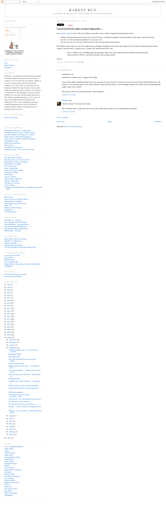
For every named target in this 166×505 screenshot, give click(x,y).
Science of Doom (10, 176)
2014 (9, 316)
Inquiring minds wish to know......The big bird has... (24, 367)
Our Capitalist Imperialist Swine (15, 203)
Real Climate (8, 174)
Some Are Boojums (11, 493)
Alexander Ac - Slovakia (12, 220)
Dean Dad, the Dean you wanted (15, 274)
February (12, 431)
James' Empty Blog (11, 168)
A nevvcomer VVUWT (12, 255)
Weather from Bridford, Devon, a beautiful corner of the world (23, 188)
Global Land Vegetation (12, 143)
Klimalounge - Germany (12, 230)
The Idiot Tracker (10, 212)
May (11, 423)
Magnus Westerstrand (11, 482)
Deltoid (6, 465)
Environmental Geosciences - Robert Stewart (19, 132)
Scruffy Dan (8, 210)
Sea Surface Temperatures (13, 147)
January (12, 434)
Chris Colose (8, 455)
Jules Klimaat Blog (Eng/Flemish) (15, 228)
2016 (9, 311)
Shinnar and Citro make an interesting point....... (25, 385)
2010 (9, 327)
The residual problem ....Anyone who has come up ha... (24, 371)
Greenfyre (7, 472)
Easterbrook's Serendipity (12, 164)
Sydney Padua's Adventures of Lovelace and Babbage (22, 264)
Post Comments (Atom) (74, 126)
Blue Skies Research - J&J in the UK (17, 159)
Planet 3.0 (7, 205)
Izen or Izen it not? (10, 166)
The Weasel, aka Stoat (12, 183)
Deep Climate (9, 461)
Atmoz (6, 451)
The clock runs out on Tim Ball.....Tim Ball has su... (25, 375)
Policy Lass (8, 486)
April (11, 426)
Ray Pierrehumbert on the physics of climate (19, 134)
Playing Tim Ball (14, 378)
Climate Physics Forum (12, 457)
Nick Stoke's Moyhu (11, 172)
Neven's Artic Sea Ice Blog (13, 170)
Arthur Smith (8, 448)
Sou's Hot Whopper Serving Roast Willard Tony (20, 247)
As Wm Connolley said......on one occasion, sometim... (23, 351)
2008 (9, 332)
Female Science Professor (13, 276)
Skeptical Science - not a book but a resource (19, 149)
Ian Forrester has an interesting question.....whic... (19, 395)
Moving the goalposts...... (17, 392)
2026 (9, 284)
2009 (9, 329)
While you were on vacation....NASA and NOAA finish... (25, 411)
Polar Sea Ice (8, 145)
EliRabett (65, 100)
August (11, 416)
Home (110, 121)
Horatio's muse (9, 259)
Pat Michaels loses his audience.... (20, 401)
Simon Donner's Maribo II (13, 178)
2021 (9, 298)
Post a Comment (62, 117)
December (13, 339)
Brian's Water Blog (10, 117)
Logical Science (9, 480)
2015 (9, 313)
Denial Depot (8, 257)
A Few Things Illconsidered (13, 446)
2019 (9, 303)
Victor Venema (9, 185)
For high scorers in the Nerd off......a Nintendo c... (24, 382)
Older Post (158, 121)
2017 (9, 308)
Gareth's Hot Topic (10, 243)
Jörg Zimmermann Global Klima (15, 226)
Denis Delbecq (9, 467)
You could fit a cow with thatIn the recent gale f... (25, 399)
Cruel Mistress (9, 459)
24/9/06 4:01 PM (68, 111)
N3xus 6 (7, 484)
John (5, 63)
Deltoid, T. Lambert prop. (13, 241)
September (13, 348)
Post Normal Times (11, 489)
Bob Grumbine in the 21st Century (15, 162)
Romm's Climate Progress (13, 207)
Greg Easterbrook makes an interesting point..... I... (25, 389)
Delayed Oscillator (10, 463)
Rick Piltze (8, 491)
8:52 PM (80, 62)
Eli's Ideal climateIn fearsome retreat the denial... (22, 360)
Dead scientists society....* (18, 363)
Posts (9, 30)
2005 (9, 438)
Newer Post (61, 121)
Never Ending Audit (11, 262)
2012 (9, 321)
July (10, 418)
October (12, 345)
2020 (9, 300)
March (11, 429)
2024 (9, 290)
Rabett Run (83, 10)
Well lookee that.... (15, 356)
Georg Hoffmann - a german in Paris (16, 224)
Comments (11, 35)
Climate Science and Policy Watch (16, 199)
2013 (9, 319)
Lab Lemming (9, 478)
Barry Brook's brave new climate (15, 239)
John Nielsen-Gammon (12, 476)
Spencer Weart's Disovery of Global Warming (19, 139)
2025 (9, 287)
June (11, 421)
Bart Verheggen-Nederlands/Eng (15, 222)
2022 (9, 295)
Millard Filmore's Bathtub (13, 201)
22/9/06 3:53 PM (68, 95)
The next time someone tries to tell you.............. (25, 404)
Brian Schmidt (9, 65)
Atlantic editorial (66, 33)
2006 (9, 337)
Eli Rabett (7, 67)
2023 (9, 292)
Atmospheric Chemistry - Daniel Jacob (17, 130)
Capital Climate (9, 453)
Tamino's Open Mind (11, 181)
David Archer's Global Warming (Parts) (17, 137)
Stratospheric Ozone (11, 141)
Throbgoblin (8, 266)
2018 (9, 305)
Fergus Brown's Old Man (12, 470)
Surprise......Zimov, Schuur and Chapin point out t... (25, 407)
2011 (9, 324)
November (12, 342)
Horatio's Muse (9, 474)
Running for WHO (15, 354)
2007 (9, 335)
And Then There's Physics (13, 157)
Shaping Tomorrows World (13, 245)
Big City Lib (8, 197)
